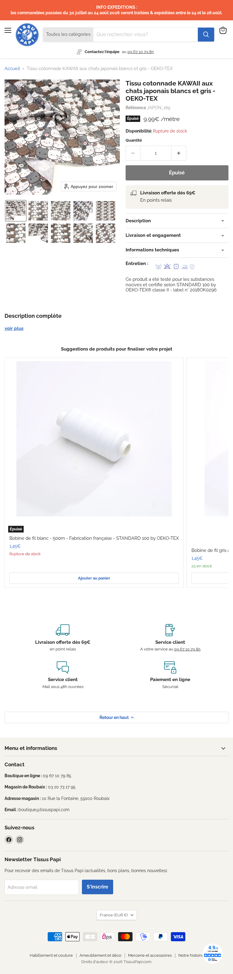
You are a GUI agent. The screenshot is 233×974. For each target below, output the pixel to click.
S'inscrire (97, 887)
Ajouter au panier (94, 578)
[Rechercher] (206, 35)
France (114, 915)
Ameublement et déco (100, 955)
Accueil (12, 68)
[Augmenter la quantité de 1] (178, 153)
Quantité (134, 140)
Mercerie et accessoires (150, 955)
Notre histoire (191, 955)
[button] (15, 210)
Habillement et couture (51, 955)
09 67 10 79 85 (140, 51)
